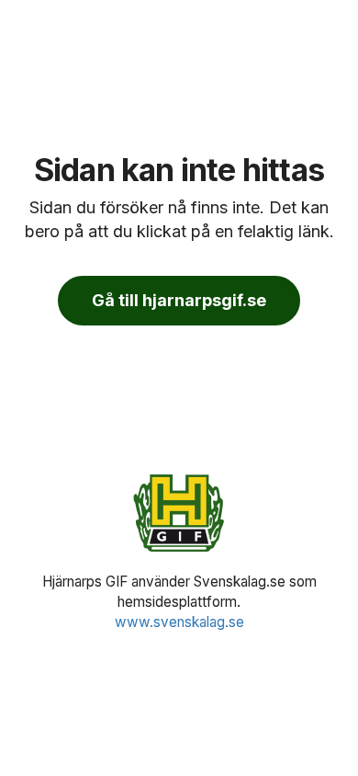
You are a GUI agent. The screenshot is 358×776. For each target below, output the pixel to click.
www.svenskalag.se (179, 622)
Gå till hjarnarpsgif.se (179, 300)
